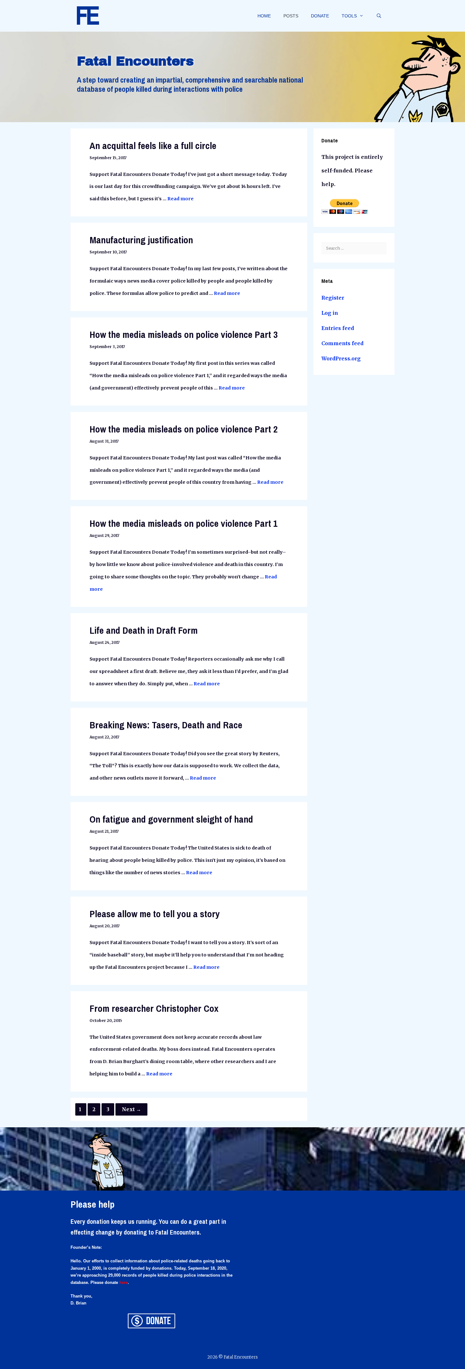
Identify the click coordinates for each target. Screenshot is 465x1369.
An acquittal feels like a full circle (153, 145)
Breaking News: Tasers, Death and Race (166, 725)
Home (264, 15)
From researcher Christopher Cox (154, 1008)
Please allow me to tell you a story (155, 913)
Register (332, 298)
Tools (349, 15)
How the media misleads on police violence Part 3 (184, 334)
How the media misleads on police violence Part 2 (184, 429)
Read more (180, 199)
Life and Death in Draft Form (144, 630)
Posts (290, 15)
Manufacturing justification (141, 239)
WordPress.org (341, 358)
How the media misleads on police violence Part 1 (184, 523)
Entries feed (337, 328)
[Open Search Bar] (379, 15)
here (123, 1282)
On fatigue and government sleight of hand (171, 819)
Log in (329, 313)
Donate (320, 15)
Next (131, 1109)
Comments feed (342, 343)
